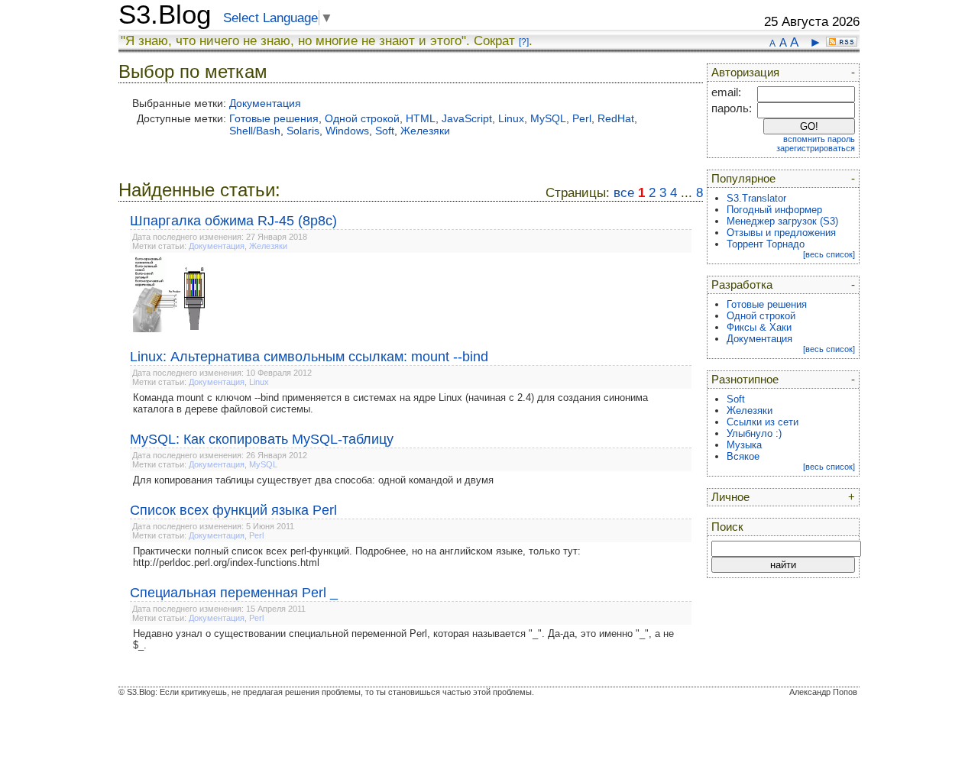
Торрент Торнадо (766, 244)
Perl (581, 118)
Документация (265, 103)
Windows (347, 130)
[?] (524, 42)
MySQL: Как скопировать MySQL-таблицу (261, 439)
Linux (511, 118)
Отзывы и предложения (781, 232)
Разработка (741, 285)
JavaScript (467, 118)
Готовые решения (274, 118)
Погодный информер (774, 209)
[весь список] (829, 254)
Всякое (743, 456)
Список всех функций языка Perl (233, 510)
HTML (421, 118)
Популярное (743, 179)
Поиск (727, 527)
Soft (384, 130)
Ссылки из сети (762, 422)
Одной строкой (362, 118)
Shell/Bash (254, 130)
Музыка (744, 445)
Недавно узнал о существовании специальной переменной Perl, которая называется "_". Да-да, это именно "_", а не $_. (403, 639)
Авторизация (745, 72)
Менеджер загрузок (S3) (782, 221)
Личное (730, 497)
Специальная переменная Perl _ (234, 592)
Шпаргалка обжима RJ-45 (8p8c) (233, 220)
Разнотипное (745, 379)
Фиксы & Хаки (759, 327)
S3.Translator (756, 198)
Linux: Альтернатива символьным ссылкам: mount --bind (309, 356)
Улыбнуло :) (754, 433)
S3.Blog (164, 14)
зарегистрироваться (815, 148)
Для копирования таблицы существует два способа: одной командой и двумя (313, 480)
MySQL (548, 118)
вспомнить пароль (819, 139)
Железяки (425, 130)
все (624, 193)
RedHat (615, 118)
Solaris (303, 130)
